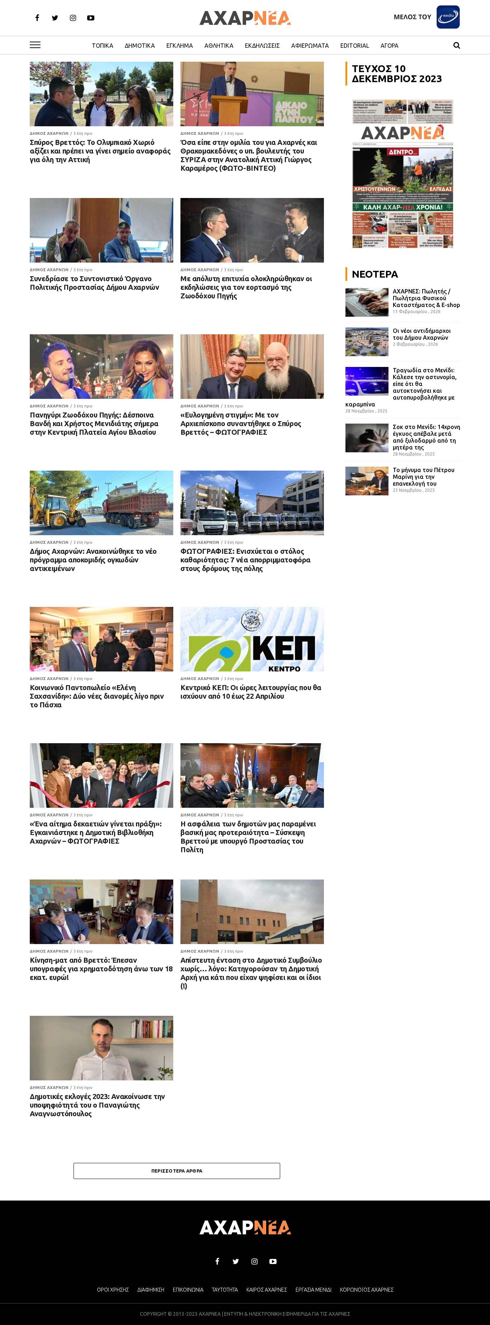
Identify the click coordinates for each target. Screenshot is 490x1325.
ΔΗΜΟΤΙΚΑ (140, 45)
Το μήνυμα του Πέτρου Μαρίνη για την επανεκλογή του (423, 477)
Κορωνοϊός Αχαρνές (367, 1290)
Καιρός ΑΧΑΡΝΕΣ (266, 1290)
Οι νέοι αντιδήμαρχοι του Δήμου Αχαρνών (422, 334)
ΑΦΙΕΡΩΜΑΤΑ (310, 45)
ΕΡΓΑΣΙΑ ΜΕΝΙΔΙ (313, 1290)
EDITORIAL (354, 45)
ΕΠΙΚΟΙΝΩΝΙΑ (188, 1290)
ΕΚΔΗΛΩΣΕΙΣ (262, 45)
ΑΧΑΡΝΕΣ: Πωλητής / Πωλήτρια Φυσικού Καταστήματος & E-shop (426, 298)
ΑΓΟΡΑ (390, 45)
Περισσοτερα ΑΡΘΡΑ (176, 1170)
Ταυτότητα (225, 1290)
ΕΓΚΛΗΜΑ (179, 45)
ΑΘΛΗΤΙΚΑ (219, 45)
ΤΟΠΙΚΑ (102, 45)
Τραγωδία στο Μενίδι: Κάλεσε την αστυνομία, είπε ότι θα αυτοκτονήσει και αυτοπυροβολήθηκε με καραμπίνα (401, 387)
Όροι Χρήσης (113, 1290)
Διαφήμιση (150, 1290)
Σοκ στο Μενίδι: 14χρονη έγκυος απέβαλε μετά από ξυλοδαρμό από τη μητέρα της (426, 437)
